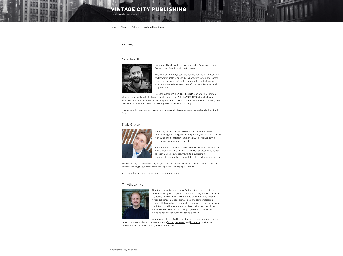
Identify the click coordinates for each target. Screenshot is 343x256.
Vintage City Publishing (149, 9)
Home (113, 27)
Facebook (195, 222)
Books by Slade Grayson (154, 27)
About (123, 27)
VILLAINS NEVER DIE (184, 94)
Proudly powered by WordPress (123, 250)
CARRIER (196, 196)
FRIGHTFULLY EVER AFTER (183, 100)
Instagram (179, 110)
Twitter (170, 222)
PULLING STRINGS (187, 97)
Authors (135, 27)
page (139, 173)
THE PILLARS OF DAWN (175, 196)
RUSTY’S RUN (172, 103)
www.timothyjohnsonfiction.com (158, 225)
